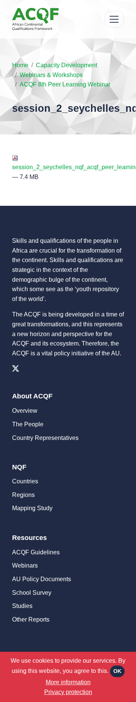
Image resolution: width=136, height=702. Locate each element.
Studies (22, 606)
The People (27, 424)
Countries (25, 481)
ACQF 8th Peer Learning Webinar (65, 84)
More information (68, 682)
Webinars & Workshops (51, 75)
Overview (24, 410)
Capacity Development (66, 65)
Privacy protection (68, 692)
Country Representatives (45, 438)
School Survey (31, 592)
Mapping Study (32, 508)
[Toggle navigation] (114, 19)
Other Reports (30, 619)
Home (20, 65)
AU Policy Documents (41, 579)
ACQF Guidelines (36, 552)
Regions (23, 495)
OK (117, 671)
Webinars (25, 565)
